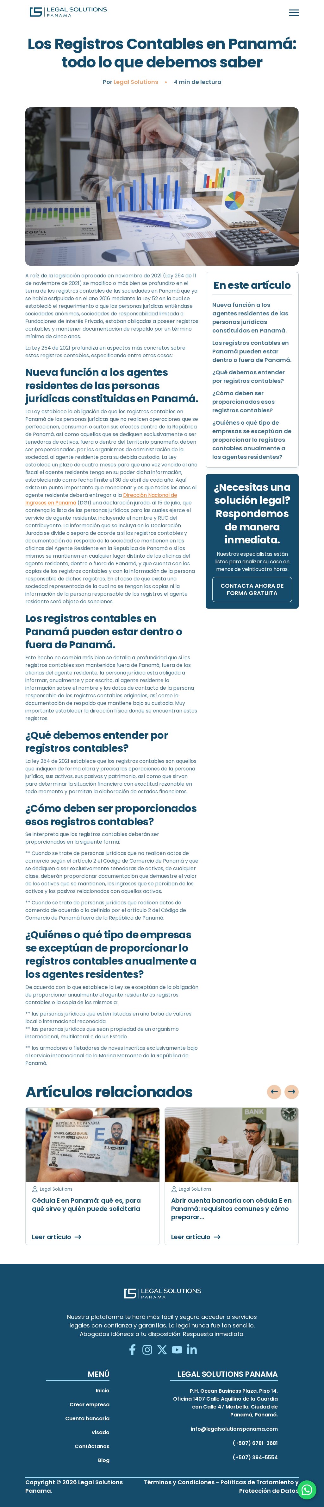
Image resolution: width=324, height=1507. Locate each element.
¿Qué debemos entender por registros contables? (248, 376)
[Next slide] (291, 1092)
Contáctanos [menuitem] (92, 1446)
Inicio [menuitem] (102, 1390)
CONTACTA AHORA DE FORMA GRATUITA (252, 589)
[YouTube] (177, 1350)
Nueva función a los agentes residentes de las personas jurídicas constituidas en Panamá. (250, 317)
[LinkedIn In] (191, 1350)
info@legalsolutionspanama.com (234, 1429)
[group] (92, 1176)
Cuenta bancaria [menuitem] (87, 1418)
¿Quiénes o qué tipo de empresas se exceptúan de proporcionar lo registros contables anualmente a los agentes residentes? (251, 440)
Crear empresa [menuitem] (89, 1404)
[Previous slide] (274, 1092)
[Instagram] (147, 1350)
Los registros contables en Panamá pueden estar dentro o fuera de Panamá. (251, 351)
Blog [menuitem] (103, 1460)
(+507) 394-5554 (255, 1457)
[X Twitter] (162, 1350)
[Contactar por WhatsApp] (306, 1489)
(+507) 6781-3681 (255, 1443)
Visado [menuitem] (100, 1432)
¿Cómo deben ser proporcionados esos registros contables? (243, 401)
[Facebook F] (132, 1350)
